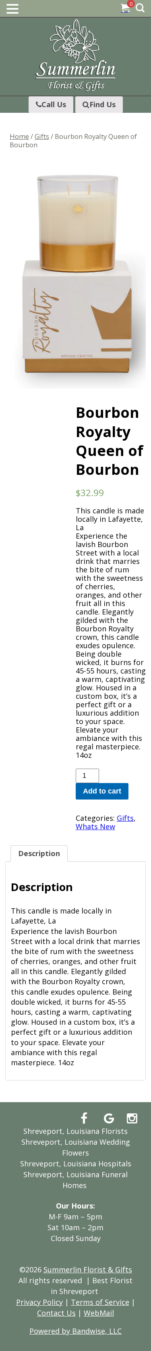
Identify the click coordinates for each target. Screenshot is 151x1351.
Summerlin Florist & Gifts (87, 1269)
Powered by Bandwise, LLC (75, 1331)
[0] (125, 9)
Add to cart (102, 791)
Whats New (95, 826)
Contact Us (56, 1313)
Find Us (102, 104)
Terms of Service (100, 1302)
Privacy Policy (39, 1302)
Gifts (42, 136)
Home (19, 136)
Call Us (53, 104)
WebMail (99, 1313)
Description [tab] (39, 853)
